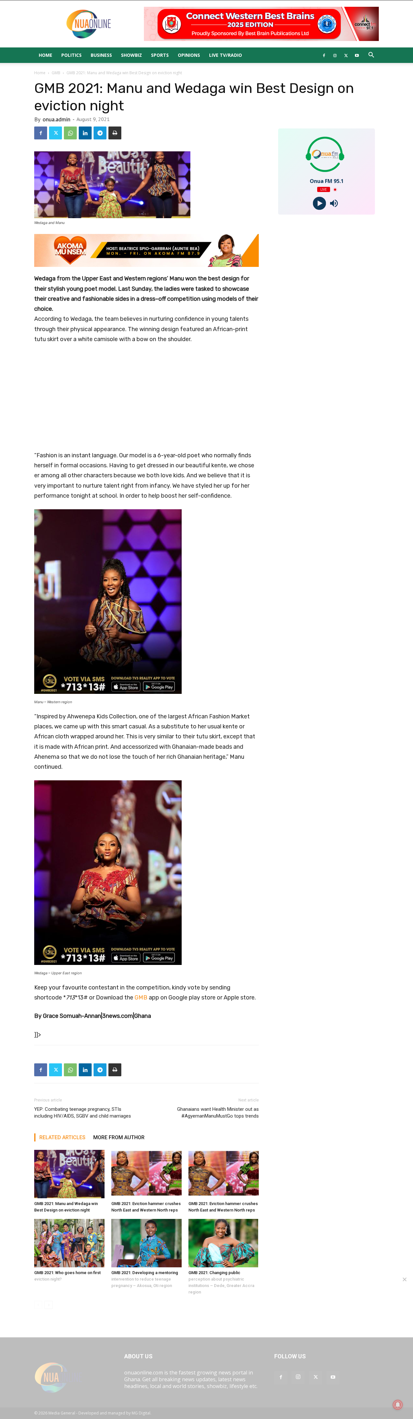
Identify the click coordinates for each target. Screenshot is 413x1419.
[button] (371, 55)
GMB (56, 73)
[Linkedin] (85, 133)
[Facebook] (324, 55)
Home (45, 55)
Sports (160, 55)
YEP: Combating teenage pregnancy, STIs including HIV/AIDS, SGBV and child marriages (82, 1112)
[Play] (319, 203)
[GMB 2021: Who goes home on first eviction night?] (69, 1243)
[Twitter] (346, 55)
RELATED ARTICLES (62, 1137)
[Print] (114, 133)
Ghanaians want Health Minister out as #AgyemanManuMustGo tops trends (218, 1112)
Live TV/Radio (225, 55)
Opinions (189, 55)
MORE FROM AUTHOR (119, 1137)
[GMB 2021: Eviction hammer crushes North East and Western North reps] (146, 1174)
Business (101, 55)
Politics (71, 55)
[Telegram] (100, 133)
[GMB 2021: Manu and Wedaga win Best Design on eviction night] (69, 1174)
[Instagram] (335, 55)
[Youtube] (357, 55)
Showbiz (131, 55)
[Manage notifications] (398, 1405)
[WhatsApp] (70, 133)
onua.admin (56, 119)
